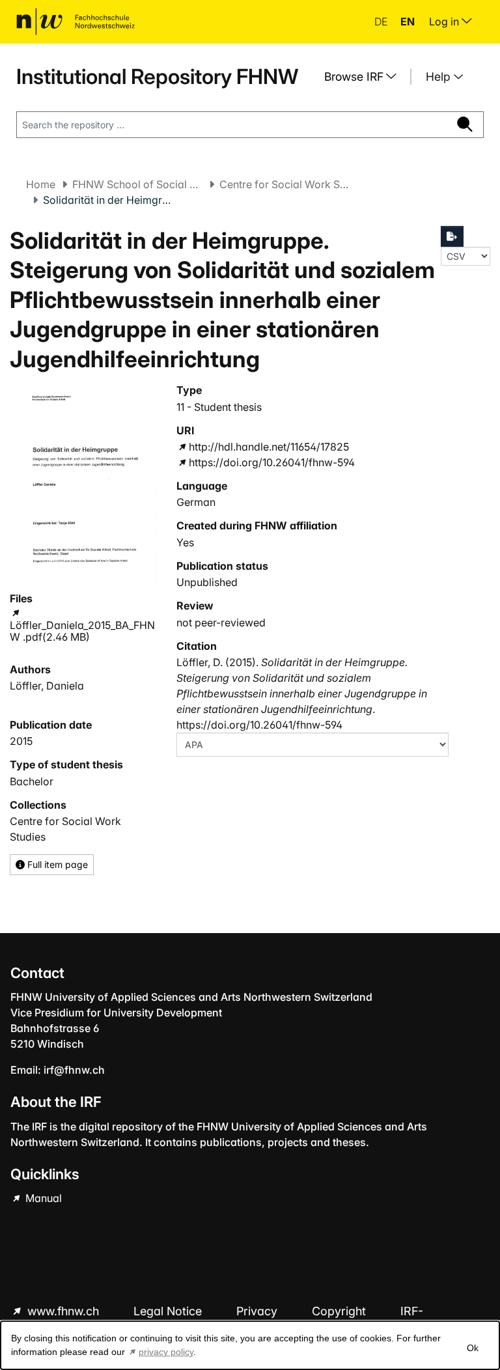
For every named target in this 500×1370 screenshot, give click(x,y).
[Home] (75, 21)
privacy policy (166, 1352)
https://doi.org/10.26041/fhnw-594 (272, 462)
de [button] (382, 21)
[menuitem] (365, 77)
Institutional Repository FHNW (157, 76)
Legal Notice (169, 1311)
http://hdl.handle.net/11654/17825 (269, 446)
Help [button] (440, 76)
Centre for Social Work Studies (284, 184)
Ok (473, 1348)
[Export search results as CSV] (452, 236)
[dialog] (250, 1345)
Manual (42, 1198)
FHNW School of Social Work (137, 184)
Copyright (340, 1311)
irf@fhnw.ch (74, 1069)
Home (40, 184)
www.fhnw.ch (63, 1311)
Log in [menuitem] (445, 21)
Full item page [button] (56, 864)
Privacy (258, 1311)
